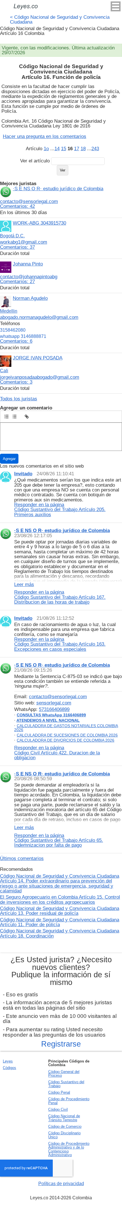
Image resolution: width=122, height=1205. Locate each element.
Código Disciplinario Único (64, 1135)
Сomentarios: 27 (17, 281)
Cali (4, 370)
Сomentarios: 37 (17, 247)
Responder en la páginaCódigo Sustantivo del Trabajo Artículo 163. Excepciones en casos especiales (60, 644)
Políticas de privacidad (61, 1183)
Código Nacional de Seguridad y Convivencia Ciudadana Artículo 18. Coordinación (59, 933)
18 (83, 148)
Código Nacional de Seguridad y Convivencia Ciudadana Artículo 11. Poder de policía (59, 922)
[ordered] (6, 416)
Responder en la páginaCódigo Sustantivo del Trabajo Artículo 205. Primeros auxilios (60, 509)
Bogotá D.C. (12, 235)
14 (57, 148)
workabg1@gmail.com (23, 242)
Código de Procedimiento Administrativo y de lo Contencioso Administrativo (68, 1149)
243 (95, 148)
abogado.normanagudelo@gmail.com (39, 317)
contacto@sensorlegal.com (29, 201)
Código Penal (59, 1092)
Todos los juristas (18, 398)
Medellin (8, 311)
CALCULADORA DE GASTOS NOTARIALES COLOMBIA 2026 (66, 727)
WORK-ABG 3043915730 (39, 223)
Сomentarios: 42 (17, 206)
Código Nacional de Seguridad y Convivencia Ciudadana (60, 19)
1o (46, 148)
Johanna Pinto (28, 264)
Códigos (9, 1068)
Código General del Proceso (63, 1074)
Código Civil (58, 1109)
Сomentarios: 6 (16, 341)
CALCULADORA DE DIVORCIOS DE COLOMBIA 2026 (65, 740)
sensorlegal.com (53, 703)
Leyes (8, 1061)
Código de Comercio (64, 1126)
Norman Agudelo (30, 298)
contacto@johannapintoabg (28, 276)
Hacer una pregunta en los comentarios (44, 136)
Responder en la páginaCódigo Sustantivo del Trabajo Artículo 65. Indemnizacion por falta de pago (58, 840)
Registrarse (61, 1044)
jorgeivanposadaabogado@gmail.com (39, 377)
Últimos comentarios (22, 858)
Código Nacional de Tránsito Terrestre (64, 1118)
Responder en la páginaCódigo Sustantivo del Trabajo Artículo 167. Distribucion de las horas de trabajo (60, 597)
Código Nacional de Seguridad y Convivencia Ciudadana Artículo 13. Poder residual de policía (59, 910)
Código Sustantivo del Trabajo (66, 1084)
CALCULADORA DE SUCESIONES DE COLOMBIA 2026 (67, 735)
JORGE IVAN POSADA (37, 358)
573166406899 (54, 709)
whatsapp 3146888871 (23, 336)
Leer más (24, 584)
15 (63, 148)
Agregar (9, 459)
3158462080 (13, 330)
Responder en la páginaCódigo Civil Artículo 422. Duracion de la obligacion (57, 752)
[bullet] (14, 416)
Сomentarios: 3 (16, 382)
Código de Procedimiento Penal (68, 1101)
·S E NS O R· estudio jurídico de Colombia (58, 188)
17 (76, 148)
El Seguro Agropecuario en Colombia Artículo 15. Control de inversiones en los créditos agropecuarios (60, 899)
